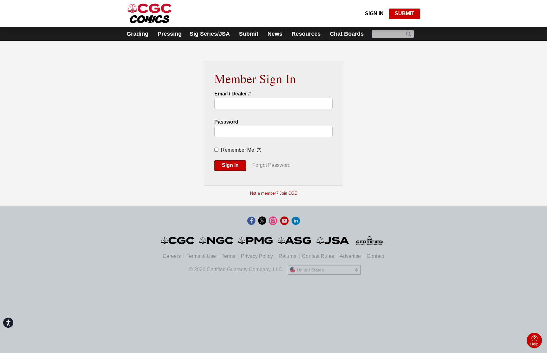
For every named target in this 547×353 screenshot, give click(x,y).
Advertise (350, 256)
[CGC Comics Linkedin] (295, 221)
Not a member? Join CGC (273, 193)
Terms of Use (201, 256)
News (274, 34)
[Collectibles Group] (370, 240)
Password (226, 122)
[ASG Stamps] (295, 240)
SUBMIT (404, 13)
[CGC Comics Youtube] (284, 221)
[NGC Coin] (216, 240)
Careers (172, 256)
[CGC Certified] (150, 13)
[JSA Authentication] (332, 240)
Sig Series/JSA (210, 34)
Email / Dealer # (232, 93)
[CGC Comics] (178, 240)
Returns (287, 256)
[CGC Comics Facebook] (251, 221)
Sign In (374, 13)
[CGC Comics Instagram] (273, 221)
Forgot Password (271, 165)
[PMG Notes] (255, 240)
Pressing (170, 34)
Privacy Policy (257, 256)
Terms (228, 256)
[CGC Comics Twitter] (262, 221)
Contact (375, 256)
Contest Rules (318, 256)
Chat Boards (347, 34)
